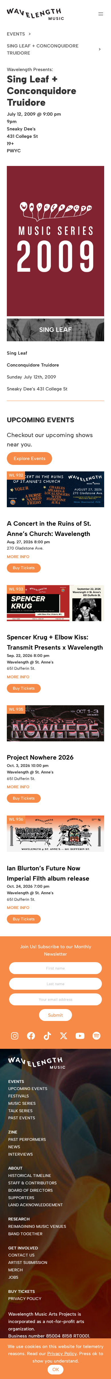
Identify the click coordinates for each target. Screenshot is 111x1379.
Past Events (21, 1118)
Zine (12, 1132)
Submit (55, 1015)
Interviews (20, 1154)
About (15, 1168)
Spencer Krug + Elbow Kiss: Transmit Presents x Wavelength (55, 642)
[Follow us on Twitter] (64, 1036)
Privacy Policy (24, 1298)
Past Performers (27, 1139)
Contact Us (21, 1255)
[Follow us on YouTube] (80, 1036)
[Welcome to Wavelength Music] (35, 14)
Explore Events (30, 458)
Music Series (22, 1103)
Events (16, 34)
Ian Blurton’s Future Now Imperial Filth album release (48, 873)
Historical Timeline (29, 1175)
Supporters (21, 1197)
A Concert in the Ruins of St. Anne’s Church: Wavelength (49, 529)
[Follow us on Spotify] (96, 1036)
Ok (55, 1369)
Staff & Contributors (32, 1183)
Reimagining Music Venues (37, 1226)
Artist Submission (27, 1262)
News (14, 1147)
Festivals (18, 1096)
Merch (15, 1270)
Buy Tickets (24, 568)
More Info (18, 556)
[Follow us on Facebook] (31, 1036)
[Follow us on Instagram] (14, 1036)
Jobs (13, 1277)
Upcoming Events (27, 1088)
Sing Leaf (55, 330)
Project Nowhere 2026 (40, 757)
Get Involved (23, 1248)
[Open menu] (100, 14)
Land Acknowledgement (35, 1205)
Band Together (25, 1234)
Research (19, 1219)
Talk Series (20, 1110)
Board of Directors (30, 1190)
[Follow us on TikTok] (47, 1036)
